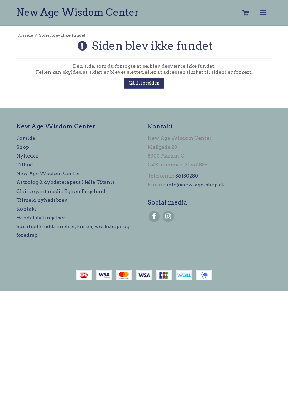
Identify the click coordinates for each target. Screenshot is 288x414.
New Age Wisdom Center (77, 12)
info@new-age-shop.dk (195, 184)
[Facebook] (154, 216)
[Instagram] (168, 216)
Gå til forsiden (144, 83)
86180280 (186, 176)
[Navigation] (263, 12)
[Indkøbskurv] (245, 12)
